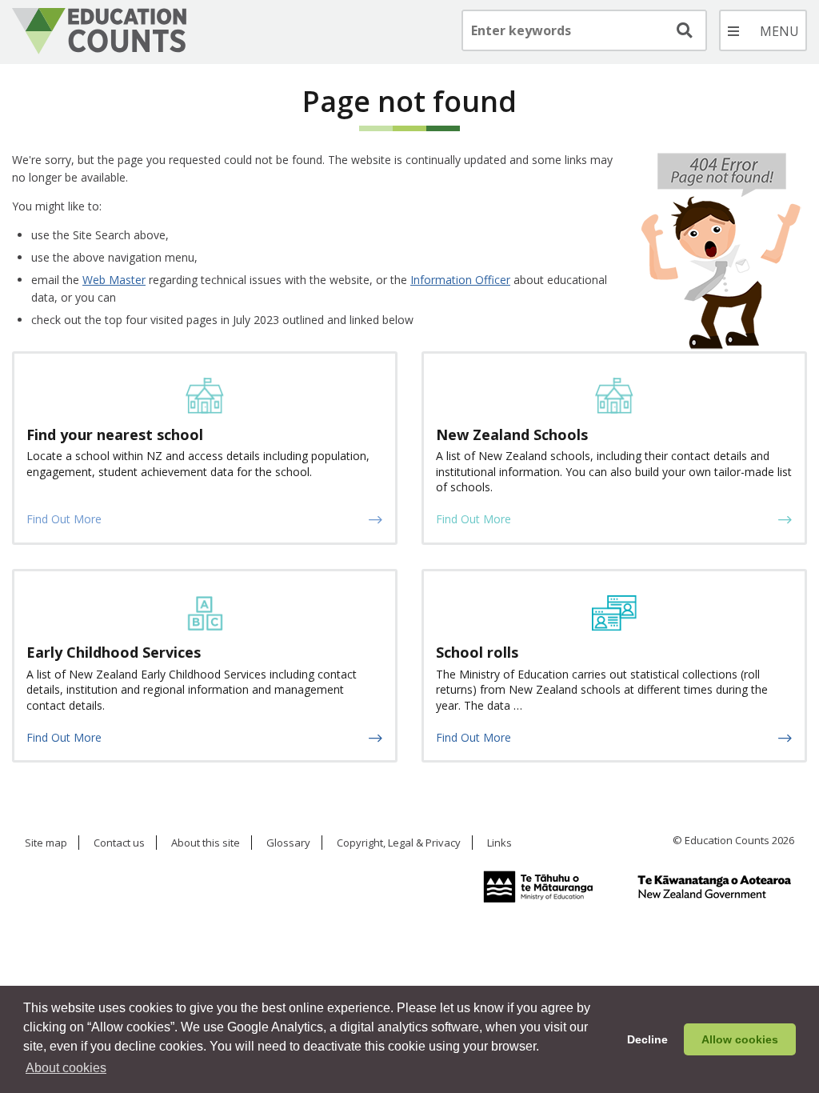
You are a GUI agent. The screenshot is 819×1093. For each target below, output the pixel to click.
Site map (46, 843)
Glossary (288, 843)
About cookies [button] (66, 1068)
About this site (205, 843)
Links (499, 843)
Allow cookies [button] (739, 1039)
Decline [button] (647, 1039)
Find (683, 30)
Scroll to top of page (790, 974)
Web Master (114, 279)
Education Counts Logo (99, 31)
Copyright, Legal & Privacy (399, 843)
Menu (763, 30)
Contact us (119, 843)
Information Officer (460, 279)
